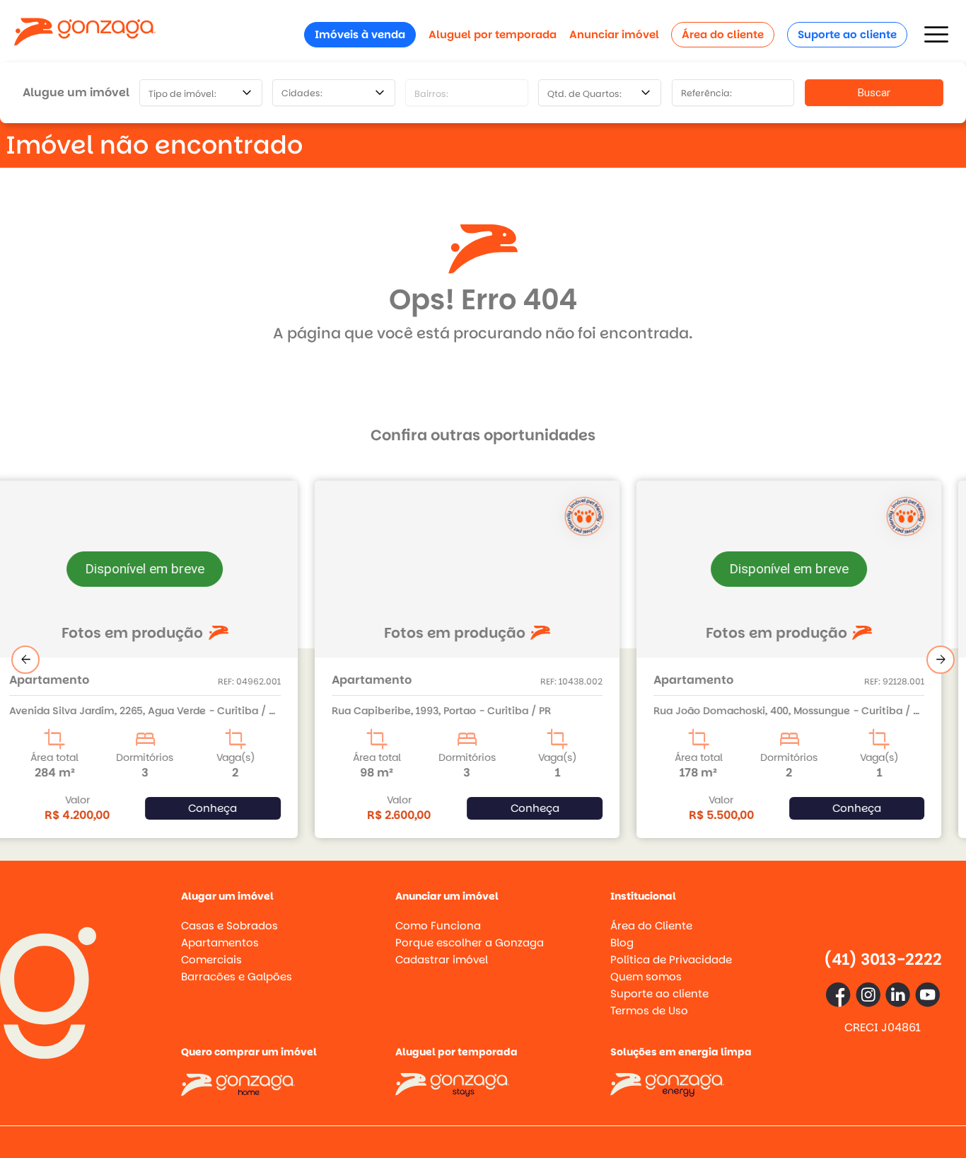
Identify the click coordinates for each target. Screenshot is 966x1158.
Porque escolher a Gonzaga (469, 942)
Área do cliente (723, 34)
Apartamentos (220, 942)
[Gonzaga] (85, 34)
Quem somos (646, 976)
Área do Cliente (651, 925)
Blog (622, 942)
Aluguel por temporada (493, 34)
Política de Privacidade (671, 959)
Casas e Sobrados (229, 925)
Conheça (228, 808)
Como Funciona (438, 925)
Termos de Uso (649, 1010)
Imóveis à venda (360, 34)
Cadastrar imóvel (441, 959)
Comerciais (211, 959)
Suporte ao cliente (847, 34)
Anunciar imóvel (614, 34)
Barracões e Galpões (236, 976)
